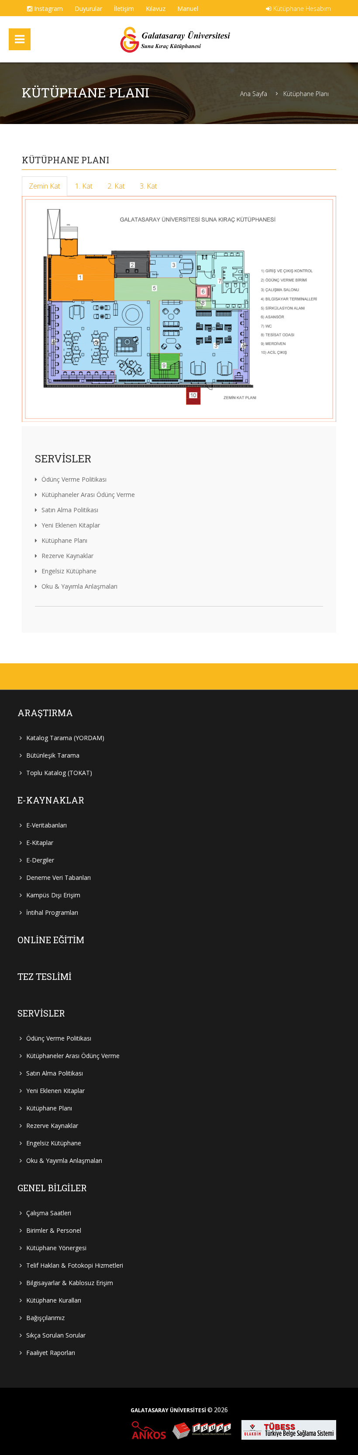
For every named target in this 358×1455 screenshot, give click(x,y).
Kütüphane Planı (306, 94)
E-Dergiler (40, 860)
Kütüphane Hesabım (302, 8)
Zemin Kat (44, 186)
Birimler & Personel (53, 1230)
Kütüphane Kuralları (53, 1300)
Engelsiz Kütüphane (68, 571)
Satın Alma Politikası (69, 510)
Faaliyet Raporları (50, 1352)
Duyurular (88, 8)
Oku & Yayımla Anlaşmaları (79, 586)
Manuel (187, 8)
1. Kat (84, 186)
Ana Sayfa (253, 94)
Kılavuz (155, 8)
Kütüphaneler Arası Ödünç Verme (88, 494)
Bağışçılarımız (45, 1318)
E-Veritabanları (46, 825)
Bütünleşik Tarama (52, 755)
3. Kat (148, 186)
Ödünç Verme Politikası (74, 479)
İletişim (124, 8)
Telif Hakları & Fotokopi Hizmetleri (74, 1265)
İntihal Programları (52, 912)
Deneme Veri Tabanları (58, 877)
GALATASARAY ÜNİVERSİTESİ (168, 1410)
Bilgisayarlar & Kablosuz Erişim (69, 1283)
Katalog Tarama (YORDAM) (65, 738)
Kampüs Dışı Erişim (53, 895)
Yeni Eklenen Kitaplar (70, 525)
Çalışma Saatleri (48, 1213)
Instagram (47, 8)
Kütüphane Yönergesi (56, 1248)
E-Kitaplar (39, 842)
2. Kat (116, 186)
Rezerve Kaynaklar (67, 556)
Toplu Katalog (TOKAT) (59, 773)
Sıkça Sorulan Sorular (56, 1335)
